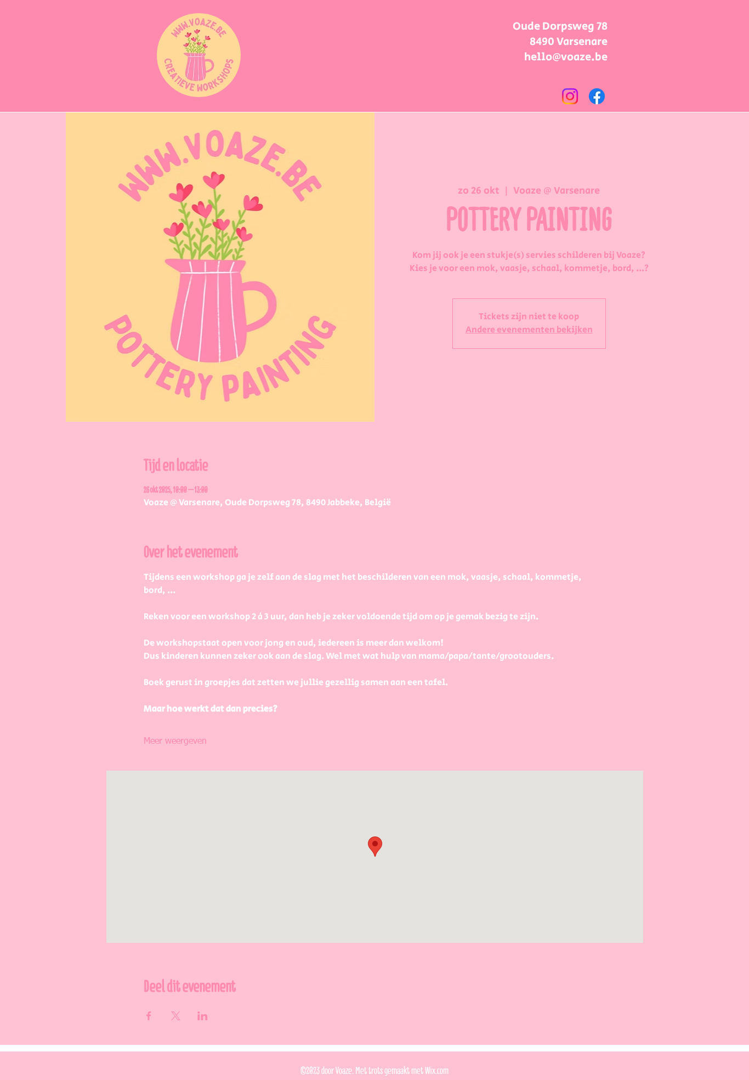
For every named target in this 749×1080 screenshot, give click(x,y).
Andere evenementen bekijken (529, 330)
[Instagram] (570, 96)
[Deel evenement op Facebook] (149, 1015)
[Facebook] (597, 96)
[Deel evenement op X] (176, 1015)
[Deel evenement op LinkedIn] (202, 1015)
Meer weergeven (175, 741)
